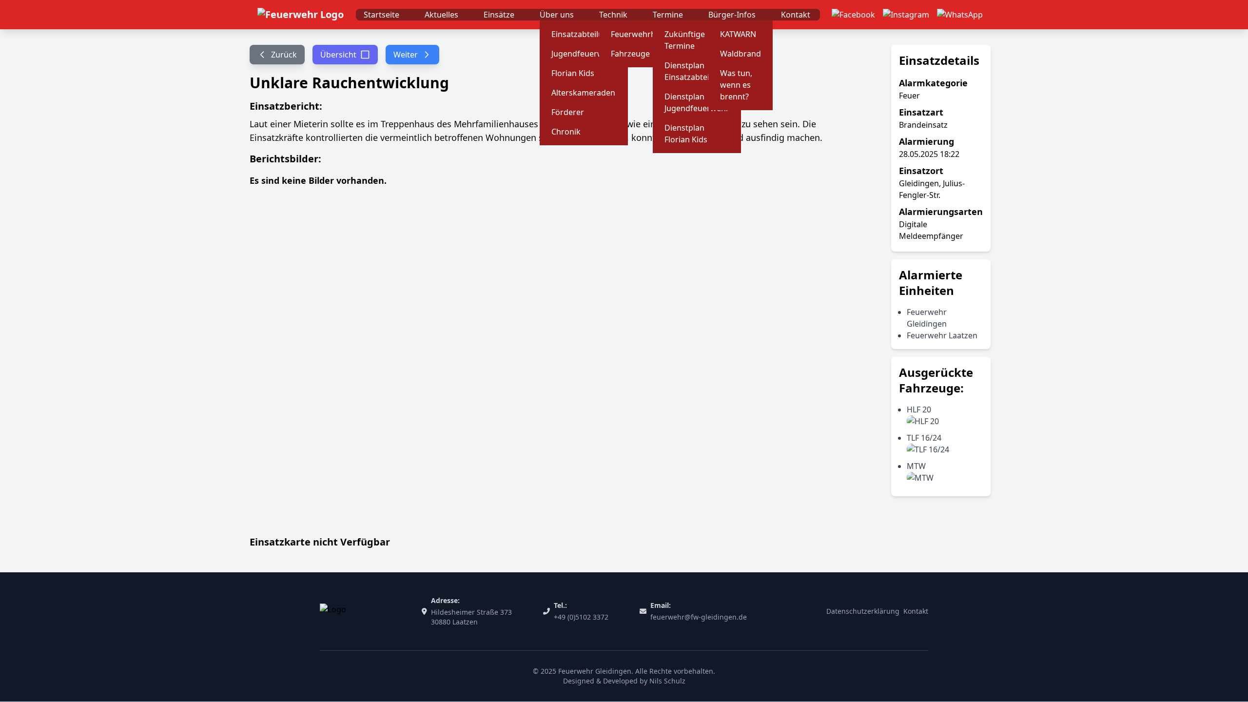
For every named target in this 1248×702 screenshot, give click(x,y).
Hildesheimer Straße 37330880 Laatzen (471, 616)
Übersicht (338, 54)
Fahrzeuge (630, 53)
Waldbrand (740, 53)
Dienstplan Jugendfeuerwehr (696, 102)
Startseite (381, 14)
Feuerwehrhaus (640, 34)
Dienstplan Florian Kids (685, 133)
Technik (613, 14)
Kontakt (795, 14)
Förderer (567, 112)
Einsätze (499, 14)
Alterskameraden (583, 92)
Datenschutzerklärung (862, 611)
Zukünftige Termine (684, 40)
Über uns (557, 14)
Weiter (405, 54)
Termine (668, 14)
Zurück (284, 54)
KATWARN (738, 34)
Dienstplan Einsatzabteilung (695, 71)
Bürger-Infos (732, 14)
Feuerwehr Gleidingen (594, 671)
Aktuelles (441, 14)
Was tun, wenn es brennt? (736, 85)
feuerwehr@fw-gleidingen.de (698, 617)
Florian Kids (572, 73)
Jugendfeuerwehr (583, 53)
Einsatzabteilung (582, 34)
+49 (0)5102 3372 (581, 617)
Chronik (566, 131)
